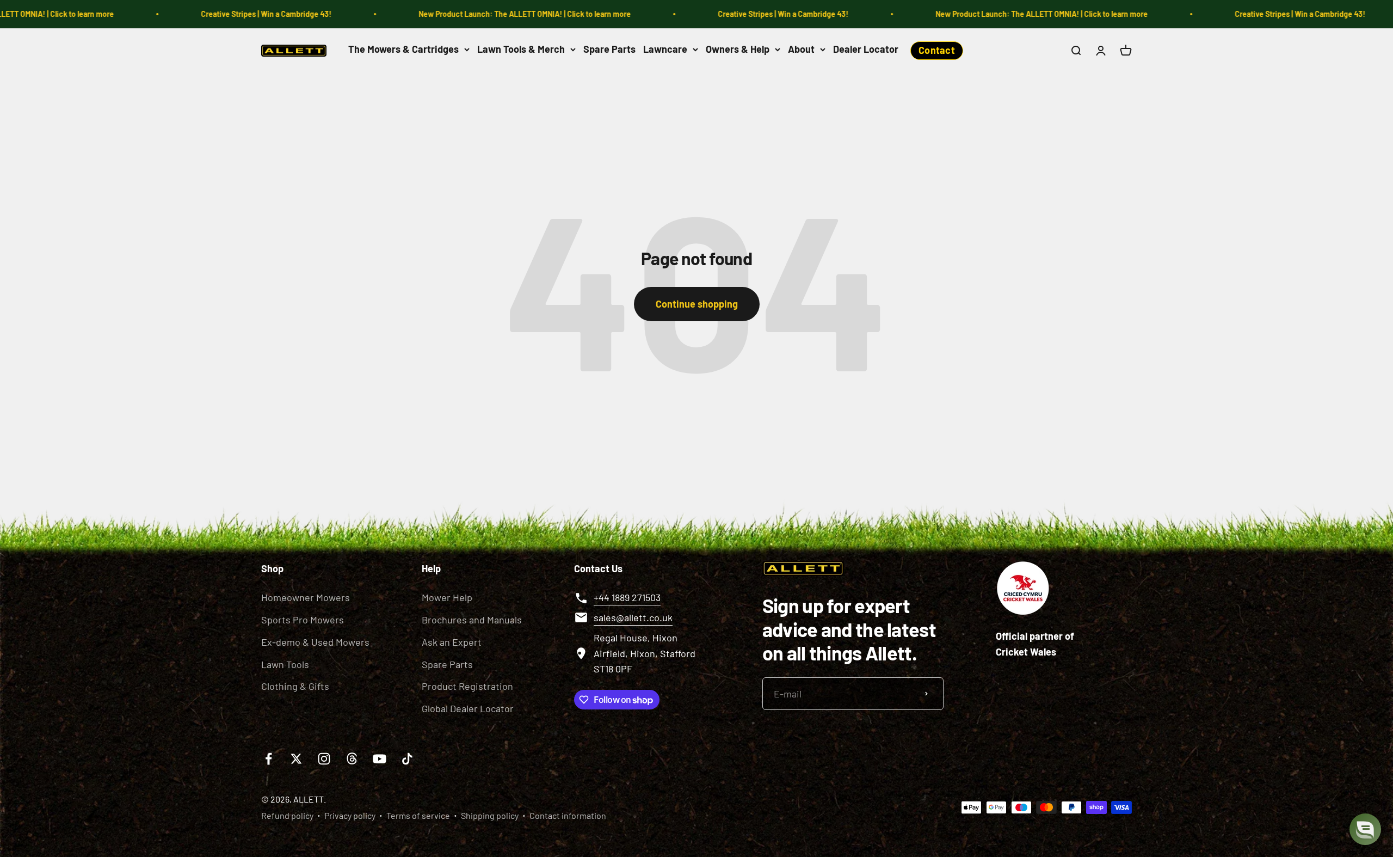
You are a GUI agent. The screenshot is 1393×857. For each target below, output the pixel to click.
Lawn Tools (285, 664)
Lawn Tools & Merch (521, 49)
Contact (937, 50)
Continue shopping (697, 304)
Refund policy (287, 815)
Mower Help (447, 597)
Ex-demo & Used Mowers (315, 642)
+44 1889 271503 (627, 597)
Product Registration (467, 686)
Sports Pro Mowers (302, 620)
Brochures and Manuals (472, 620)
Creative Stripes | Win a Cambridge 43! (218, 14)
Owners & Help (737, 49)
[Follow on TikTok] (407, 758)
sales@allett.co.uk (633, 617)
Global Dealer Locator (468, 708)
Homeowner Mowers (305, 597)
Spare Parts (609, 49)
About (801, 49)
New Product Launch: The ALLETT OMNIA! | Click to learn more (477, 14)
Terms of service (418, 815)
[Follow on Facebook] (268, 758)
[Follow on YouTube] (379, 758)
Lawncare (665, 49)
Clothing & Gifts (295, 686)
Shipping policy (490, 815)
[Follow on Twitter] (296, 758)
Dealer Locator (865, 49)
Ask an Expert (452, 642)
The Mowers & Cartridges (403, 49)
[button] (1365, 829)
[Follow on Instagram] (324, 758)
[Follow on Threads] (351, 758)
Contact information (567, 815)
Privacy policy (349, 815)
